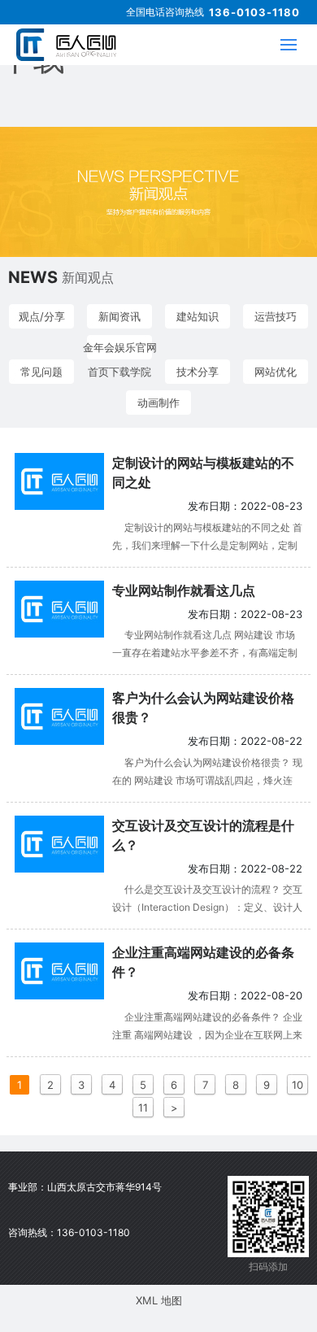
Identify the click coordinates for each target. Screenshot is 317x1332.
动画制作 (158, 402)
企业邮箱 (213, 1241)
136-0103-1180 (254, 12)
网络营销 (213, 1267)
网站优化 (275, 371)
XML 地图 (159, 1300)
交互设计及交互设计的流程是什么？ (203, 835)
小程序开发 (213, 1319)
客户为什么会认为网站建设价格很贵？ (203, 707)
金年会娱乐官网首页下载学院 (120, 350)
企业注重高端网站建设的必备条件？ (203, 962)
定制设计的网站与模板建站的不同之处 (203, 472)
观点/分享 (42, 316)
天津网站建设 (213, 1189)
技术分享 (197, 371)
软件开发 (213, 1215)
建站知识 (197, 316)
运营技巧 (275, 316)
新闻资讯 (119, 316)
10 (297, 1084)
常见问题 (41, 371)
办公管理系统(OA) (213, 1293)
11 (143, 1107)
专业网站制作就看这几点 (183, 590)
